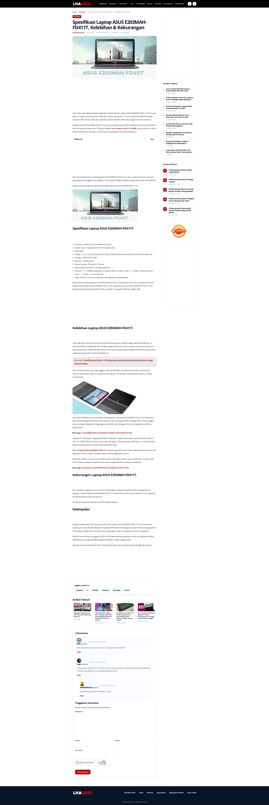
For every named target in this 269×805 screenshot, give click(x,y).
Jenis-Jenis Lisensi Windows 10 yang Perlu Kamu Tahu (105, 467)
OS (132, 4)
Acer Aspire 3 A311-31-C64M (124, 128)
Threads (95, 590)
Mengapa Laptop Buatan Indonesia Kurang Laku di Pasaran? (82, 614)
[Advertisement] (115, 96)
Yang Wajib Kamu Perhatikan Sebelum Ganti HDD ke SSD (107, 433)
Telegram (105, 590)
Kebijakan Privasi (176, 793)
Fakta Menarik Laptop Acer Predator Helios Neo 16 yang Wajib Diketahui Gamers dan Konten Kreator (103, 616)
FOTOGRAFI (168, 4)
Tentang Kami (129, 793)
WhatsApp (116, 590)
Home (75, 12)
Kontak (150, 793)
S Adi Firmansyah (78, 33)
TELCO (149, 4)
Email (117, 740)
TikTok (126, 590)
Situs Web (78, 750)
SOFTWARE (141, 4)
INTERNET (123, 4)
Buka (152, 139)
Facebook (79, 590)
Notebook (82, 12)
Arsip (141, 793)
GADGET (112, 4)
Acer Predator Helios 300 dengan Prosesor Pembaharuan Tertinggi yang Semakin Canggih (146, 615)
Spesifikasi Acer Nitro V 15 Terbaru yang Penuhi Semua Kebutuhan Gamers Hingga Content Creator (125, 616)
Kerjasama (161, 793)
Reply (79, 652)
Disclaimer (191, 793)
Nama (77, 740)
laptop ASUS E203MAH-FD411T (92, 450)
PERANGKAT (179, 4)
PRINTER (158, 4)
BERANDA (103, 4)
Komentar (79, 712)
